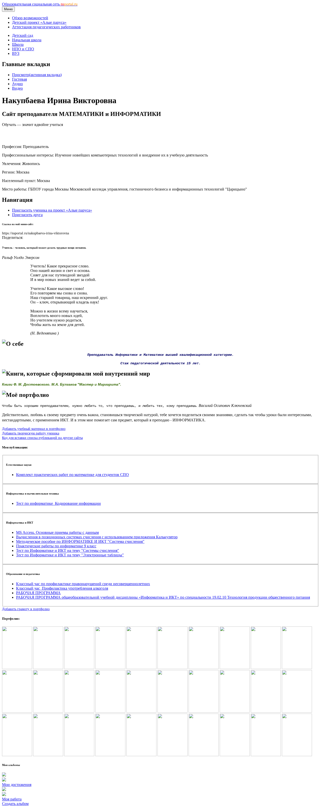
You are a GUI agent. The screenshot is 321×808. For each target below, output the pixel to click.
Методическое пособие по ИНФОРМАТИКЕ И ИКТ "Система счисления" (80, 541)
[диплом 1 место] (48, 668)
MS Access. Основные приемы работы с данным (57, 532)
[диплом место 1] (110, 668)
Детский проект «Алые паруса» (39, 22)
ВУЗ (15, 53)
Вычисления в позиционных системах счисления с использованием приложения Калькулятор (97, 537)
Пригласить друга (27, 215)
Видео (17, 88)
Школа (18, 44)
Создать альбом (15, 803)
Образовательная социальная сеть (39, 4)
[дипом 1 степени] (17, 668)
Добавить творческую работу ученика (30, 433)
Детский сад (22, 35)
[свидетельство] (141, 668)
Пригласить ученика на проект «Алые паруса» (52, 210)
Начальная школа (26, 40)
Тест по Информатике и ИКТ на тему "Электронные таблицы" (70, 555)
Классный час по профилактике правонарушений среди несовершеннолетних (83, 584)
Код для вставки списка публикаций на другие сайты (42, 438)
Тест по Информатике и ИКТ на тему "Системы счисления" (67, 550)
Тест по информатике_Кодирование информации (58, 503)
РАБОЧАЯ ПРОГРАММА (38, 593)
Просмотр (37, 75)
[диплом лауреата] (79, 668)
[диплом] (297, 668)
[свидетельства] (172, 668)
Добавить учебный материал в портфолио (33, 429)
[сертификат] (266, 668)
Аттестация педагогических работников (46, 27)
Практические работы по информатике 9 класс (56, 546)
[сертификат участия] (235, 668)
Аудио (17, 84)
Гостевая (19, 79)
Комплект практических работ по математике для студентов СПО (72, 474)
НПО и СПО (23, 49)
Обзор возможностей (30, 18)
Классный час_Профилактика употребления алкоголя (62, 588)
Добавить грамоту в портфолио (26, 609)
